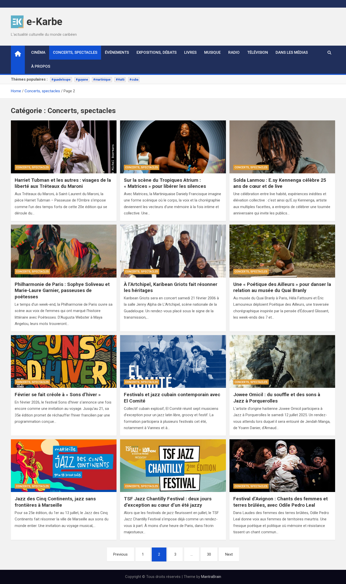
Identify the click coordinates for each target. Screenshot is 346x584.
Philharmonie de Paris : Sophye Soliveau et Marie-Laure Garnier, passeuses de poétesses (62, 290)
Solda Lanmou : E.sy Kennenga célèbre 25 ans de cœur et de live (279, 183)
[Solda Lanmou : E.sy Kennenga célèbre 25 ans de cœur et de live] (282, 146)
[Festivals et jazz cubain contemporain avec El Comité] (173, 361)
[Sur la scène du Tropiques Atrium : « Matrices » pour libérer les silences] (173, 146)
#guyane (82, 79)
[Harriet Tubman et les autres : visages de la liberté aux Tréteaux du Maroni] (64, 146)
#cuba (133, 79)
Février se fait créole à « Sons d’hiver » (58, 394)
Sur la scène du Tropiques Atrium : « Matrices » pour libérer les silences (165, 183)
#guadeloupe (61, 79)
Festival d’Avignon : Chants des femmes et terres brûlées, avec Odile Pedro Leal (280, 502)
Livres (190, 52)
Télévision (257, 52)
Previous (120, 554)
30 (209, 554)
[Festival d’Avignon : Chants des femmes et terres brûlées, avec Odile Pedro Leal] (282, 465)
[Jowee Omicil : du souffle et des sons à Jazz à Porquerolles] (282, 361)
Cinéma (38, 52)
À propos (40, 66)
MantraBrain (211, 576)
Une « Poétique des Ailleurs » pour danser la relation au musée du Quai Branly (282, 287)
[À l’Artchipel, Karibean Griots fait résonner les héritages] (173, 251)
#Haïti (120, 79)
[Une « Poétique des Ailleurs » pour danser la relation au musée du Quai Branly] (282, 251)
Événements (117, 52)
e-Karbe (44, 22)
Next (229, 554)
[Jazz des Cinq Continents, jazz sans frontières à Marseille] (64, 465)
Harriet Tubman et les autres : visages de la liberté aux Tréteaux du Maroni (63, 183)
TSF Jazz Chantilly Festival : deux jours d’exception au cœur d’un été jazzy (168, 502)
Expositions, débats (157, 52)
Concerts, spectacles (75, 52)
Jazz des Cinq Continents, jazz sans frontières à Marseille (55, 502)
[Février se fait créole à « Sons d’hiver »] (64, 361)
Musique (212, 52)
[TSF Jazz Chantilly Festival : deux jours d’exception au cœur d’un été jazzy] (173, 465)
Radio (234, 52)
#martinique (102, 79)
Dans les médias (292, 52)
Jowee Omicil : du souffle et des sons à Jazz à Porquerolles (276, 398)
